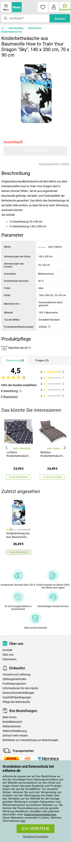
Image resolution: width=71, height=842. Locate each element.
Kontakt (7, 650)
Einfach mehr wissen (15, 735)
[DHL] (11, 759)
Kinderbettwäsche (11, 31)
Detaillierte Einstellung (35, 836)
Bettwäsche (34, 28)
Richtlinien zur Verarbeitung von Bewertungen (30, 740)
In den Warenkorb (35, 150)
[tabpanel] (35, 94)
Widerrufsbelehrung (15, 731)
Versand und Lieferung (16, 674)
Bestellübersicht (12, 721)
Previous (6, 448)
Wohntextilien (16, 28)
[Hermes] (47, 759)
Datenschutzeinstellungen (40, 814)
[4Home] (4, 28)
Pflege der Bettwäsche (16, 702)
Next (64, 448)
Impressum (9, 659)
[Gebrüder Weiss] (27, 759)
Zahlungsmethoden (14, 679)
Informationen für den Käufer (20, 688)
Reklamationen (12, 726)
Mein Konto (10, 717)
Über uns (8, 654)
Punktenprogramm (14, 683)
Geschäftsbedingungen (17, 697)
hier (23, 820)
